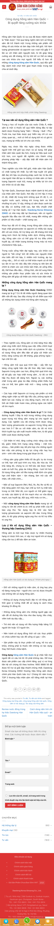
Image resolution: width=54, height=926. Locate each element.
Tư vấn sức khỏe (30, 16)
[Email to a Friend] (29, 689)
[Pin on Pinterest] (34, 689)
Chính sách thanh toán (23, 878)
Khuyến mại (7, 830)
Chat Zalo (16, 921)
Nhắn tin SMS (47, 921)
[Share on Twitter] (25, 689)
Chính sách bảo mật (23, 862)
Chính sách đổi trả (23, 874)
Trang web (9, 784)
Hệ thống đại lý (9, 825)
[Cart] (50, 7)
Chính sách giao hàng (23, 866)
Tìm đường (6, 921)
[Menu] (4, 7)
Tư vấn (20, 16)
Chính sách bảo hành (23, 870)
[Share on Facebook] (20, 689)
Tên (7, 760)
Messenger (37, 921)
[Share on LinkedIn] (38, 689)
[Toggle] (51, 825)
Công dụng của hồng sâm (12, 701)
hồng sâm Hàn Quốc (23, 655)
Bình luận (10, 739)
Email (8, 772)
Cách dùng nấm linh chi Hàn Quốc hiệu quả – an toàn (41, 712)
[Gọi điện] (27, 920)
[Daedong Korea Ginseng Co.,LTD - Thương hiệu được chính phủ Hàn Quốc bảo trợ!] (27, 7)
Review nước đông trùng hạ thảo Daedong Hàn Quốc (13, 712)
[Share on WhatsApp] (16, 689)
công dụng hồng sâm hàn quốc (35, 701)
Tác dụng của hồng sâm (34, 704)
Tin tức (5, 835)
